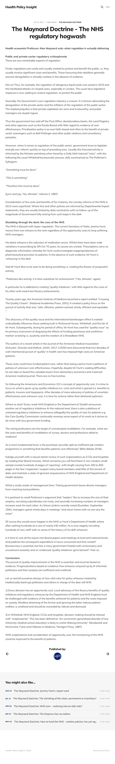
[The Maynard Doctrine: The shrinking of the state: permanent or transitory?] (57, 698)
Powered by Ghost (101, 750)
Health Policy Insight (21, 7)
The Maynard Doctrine (70, 22)
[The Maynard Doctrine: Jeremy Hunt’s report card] (57, 691)
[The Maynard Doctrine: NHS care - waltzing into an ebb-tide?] (57, 706)
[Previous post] (7, 654)
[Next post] (108, 654)
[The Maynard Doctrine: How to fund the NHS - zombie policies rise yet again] (57, 721)
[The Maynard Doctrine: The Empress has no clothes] (57, 714)
